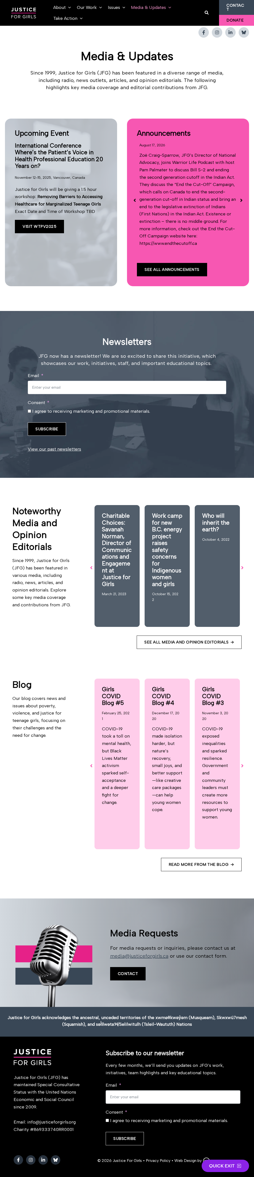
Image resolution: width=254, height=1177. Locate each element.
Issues (114, 7)
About (59, 7)
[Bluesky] (244, 32)
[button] (68, 7)
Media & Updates (148, 7)
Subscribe (46, 429)
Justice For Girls (127, 1160)
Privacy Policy (158, 1160)
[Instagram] (217, 32)
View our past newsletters (54, 449)
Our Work (87, 7)
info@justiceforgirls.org (51, 1122)
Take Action (65, 18)
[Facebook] (203, 32)
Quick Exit (222, 1166)
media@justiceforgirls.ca (139, 956)
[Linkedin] (230, 32)
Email (33, 375)
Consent (36, 402)
